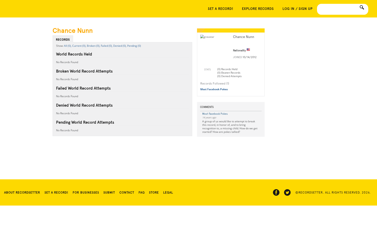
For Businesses (86, 192)
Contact (126, 192)
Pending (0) (134, 46)
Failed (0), (107, 46)
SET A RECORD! (220, 9)
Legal (168, 192)
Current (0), (79, 46)
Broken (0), (93, 46)
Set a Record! (56, 192)
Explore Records (258, 9)
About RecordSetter (22, 192)
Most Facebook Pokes (214, 89)
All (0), (68, 46)
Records (63, 39)
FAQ (142, 192)
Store (154, 192)
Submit (109, 192)
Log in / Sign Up (298, 9)
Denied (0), (120, 46)
